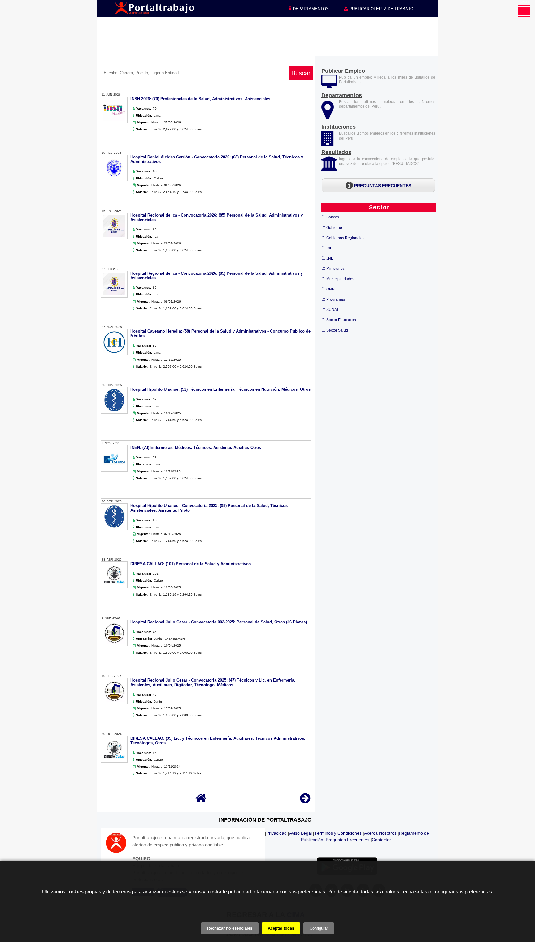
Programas (335, 299)
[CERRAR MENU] (524, 11)
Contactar (381, 839)
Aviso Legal (300, 833)
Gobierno (334, 228)
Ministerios (335, 268)
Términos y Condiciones (338, 833)
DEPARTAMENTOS (310, 8)
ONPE (331, 289)
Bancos (332, 217)
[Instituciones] (328, 143)
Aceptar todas (281, 928)
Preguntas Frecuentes (347, 839)
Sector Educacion (341, 320)
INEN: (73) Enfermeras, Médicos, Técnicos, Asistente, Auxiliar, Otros (195, 447)
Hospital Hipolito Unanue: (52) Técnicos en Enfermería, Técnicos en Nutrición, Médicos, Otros (220, 389)
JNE (329, 258)
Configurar (319, 928)
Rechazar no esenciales (229, 928)
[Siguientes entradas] (305, 801)
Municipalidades (340, 279)
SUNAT (332, 310)
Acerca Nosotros (380, 833)
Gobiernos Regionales (345, 238)
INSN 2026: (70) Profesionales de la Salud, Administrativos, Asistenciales (200, 99)
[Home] (201, 801)
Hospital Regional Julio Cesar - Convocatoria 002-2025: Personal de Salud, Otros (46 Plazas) (218, 622)
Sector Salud (337, 330)
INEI (329, 248)
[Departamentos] (327, 116)
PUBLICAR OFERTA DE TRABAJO (380, 8)
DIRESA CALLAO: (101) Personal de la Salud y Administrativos (190, 563)
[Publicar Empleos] (329, 86)
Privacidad (276, 833)
